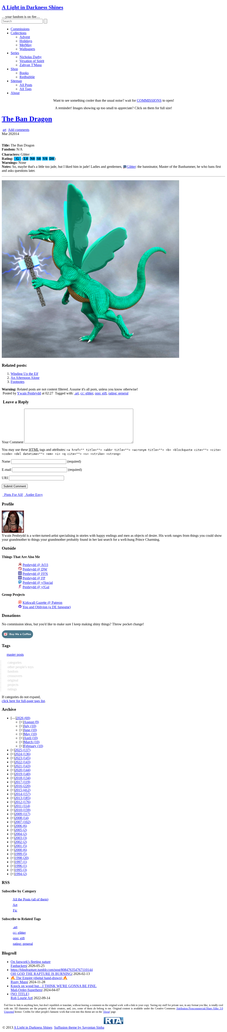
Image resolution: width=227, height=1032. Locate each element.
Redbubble (27, 77)
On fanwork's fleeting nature (31, 962)
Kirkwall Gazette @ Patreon (42, 602)
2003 (21, 838)
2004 (21, 834)
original (12, 680)
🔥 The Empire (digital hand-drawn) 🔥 (39, 978)
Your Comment (12, 442)
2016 (22, 786)
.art (76, 393)
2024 (22, 754)
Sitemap (16, 81)
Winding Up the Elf (24, 374)
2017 (22, 782)
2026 (23, 718)
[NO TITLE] (20, 994)
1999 (21, 854)
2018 (22, 778)
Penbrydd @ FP (34, 578)
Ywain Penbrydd (29, 393)
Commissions (20, 29)
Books (24, 73)
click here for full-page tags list (23, 701)
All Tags (25, 89)
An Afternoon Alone (25, 378)
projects (12, 685)
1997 (21, 862)
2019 (22, 774)
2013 (22, 798)
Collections (18, 33)
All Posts (26, 85)
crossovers (14, 676)
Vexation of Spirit (32, 61)
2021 (22, 766)
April (31, 738)
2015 (22, 790)
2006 (21, 826)
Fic (15, 910)
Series (15, 53)
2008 (22, 818)
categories (14, 662)
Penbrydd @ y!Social (38, 582)
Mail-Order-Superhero (26, 990)
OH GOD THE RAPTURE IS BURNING (41, 974)
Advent (25, 37)
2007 (22, 822)
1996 (21, 866)
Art (15, 905)
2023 (22, 758)
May (30, 734)
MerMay (26, 45)
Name (6, 461)
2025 (22, 750)
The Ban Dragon (27, 119)
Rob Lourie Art (21, 998)
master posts (15, 654)
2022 (22, 762)
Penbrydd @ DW (35, 569)
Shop (14, 69)
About (15, 93)
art (4, 130)
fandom (12, 671)
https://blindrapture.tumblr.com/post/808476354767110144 (52, 970)
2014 (22, 794)
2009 (22, 814)
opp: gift (101, 393)
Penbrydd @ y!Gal (36, 587)
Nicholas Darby (31, 57)
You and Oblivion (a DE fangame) (46, 607)
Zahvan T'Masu (31, 65)
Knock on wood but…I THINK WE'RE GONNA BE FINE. (54, 986)
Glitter (131, 166)
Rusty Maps (19, 982)
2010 (22, 810)
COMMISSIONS (149, 100)
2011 (22, 806)
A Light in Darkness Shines (32, 7)
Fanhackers (19, 966)
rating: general (118, 393)
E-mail (6, 469)
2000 (21, 850)
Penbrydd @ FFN (35, 574)
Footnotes (17, 382)
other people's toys (20, 667)
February (33, 746)
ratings (12, 689)
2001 (21, 846)
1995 (21, 870)
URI (5, 478)
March (31, 742)
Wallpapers (27, 49)
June (30, 730)
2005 (21, 830)
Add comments (18, 130)
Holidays (26, 41)
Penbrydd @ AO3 (35, 565)
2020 (22, 770)
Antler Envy (34, 495)
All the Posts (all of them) (30, 899)
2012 (22, 802)
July (30, 726)
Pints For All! (13, 495)
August (31, 722)
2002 (21, 842)
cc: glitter (86, 393)
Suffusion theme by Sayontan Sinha (79, 1027)
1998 (22, 858)
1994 (21, 874)
